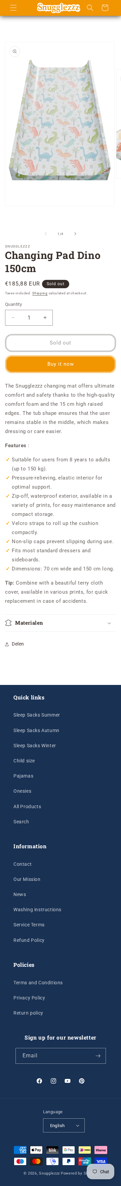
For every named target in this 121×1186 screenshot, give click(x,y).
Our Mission (27, 879)
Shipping (40, 293)
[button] (13, 7)
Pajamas (23, 776)
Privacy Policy (29, 997)
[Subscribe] (98, 1056)
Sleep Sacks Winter (34, 745)
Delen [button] (18, 644)
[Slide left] (45, 233)
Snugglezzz (49, 1173)
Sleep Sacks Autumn (36, 730)
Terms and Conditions (38, 982)
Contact (22, 864)
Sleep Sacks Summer (36, 715)
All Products (27, 806)
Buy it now (60, 364)
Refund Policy (29, 940)
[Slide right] (75, 233)
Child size (24, 760)
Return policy (28, 1013)
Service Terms (29, 924)
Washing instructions (37, 909)
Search (21, 821)
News (19, 894)
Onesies (22, 791)
